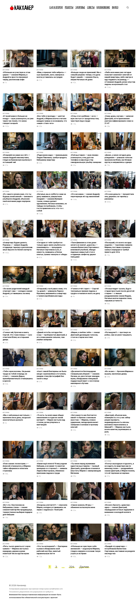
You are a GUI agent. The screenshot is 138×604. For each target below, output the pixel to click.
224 (71, 567)
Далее (84, 567)
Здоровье (80, 7)
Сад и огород (56, 7)
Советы (91, 7)
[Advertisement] (69, 31)
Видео (115, 7)
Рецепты (69, 7)
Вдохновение (103, 7)
